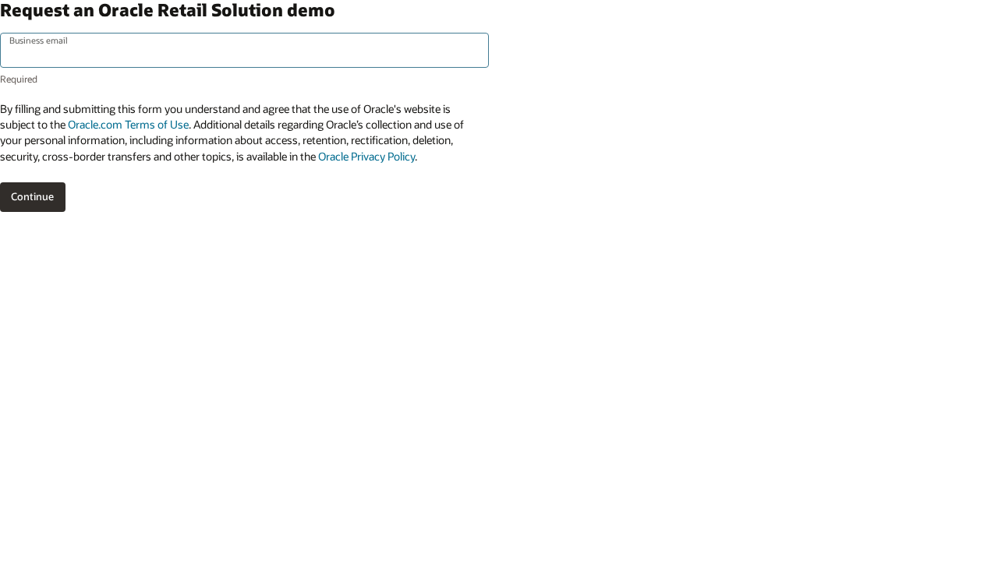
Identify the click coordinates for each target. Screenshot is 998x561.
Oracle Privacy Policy (366, 156)
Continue (32, 196)
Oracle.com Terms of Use (128, 124)
